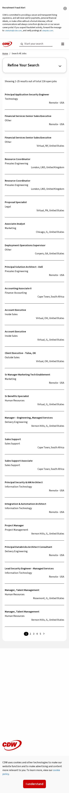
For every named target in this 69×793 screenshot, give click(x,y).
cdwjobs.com (47, 30)
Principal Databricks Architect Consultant (28, 547)
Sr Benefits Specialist (17, 396)
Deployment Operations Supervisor (25, 245)
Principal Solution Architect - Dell (24, 267)
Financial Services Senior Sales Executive (28, 116)
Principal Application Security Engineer (27, 94)
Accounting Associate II (18, 288)
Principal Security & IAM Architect (24, 482)
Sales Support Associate (19, 461)
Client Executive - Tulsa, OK (20, 353)
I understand (34, 784)
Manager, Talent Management (22, 590)
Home (5, 53)
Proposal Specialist (16, 202)
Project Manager (14, 525)
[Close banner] (65, 8)
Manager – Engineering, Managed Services (29, 417)
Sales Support (13, 439)
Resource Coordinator (17, 159)
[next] (43, 634)
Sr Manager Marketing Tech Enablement (27, 374)
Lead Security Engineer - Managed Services (29, 568)
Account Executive (15, 310)
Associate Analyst (15, 224)
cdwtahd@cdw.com (13, 30)
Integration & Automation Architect (25, 504)
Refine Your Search (23, 65)
